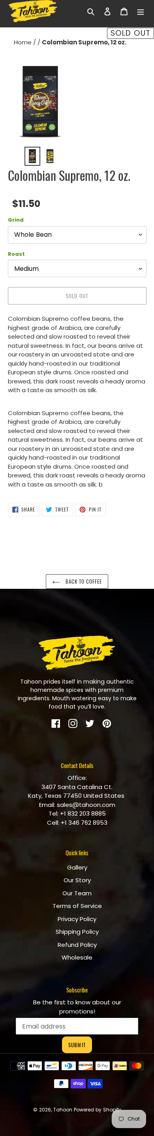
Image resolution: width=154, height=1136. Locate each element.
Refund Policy (77, 945)
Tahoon (62, 1109)
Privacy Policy (77, 919)
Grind (16, 220)
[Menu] (140, 11)
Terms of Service (77, 906)
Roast (16, 254)
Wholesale (77, 957)
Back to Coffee (83, 581)
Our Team (77, 893)
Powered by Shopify (97, 1109)
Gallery (77, 867)
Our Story (77, 880)
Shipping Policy (77, 931)
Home (23, 42)
